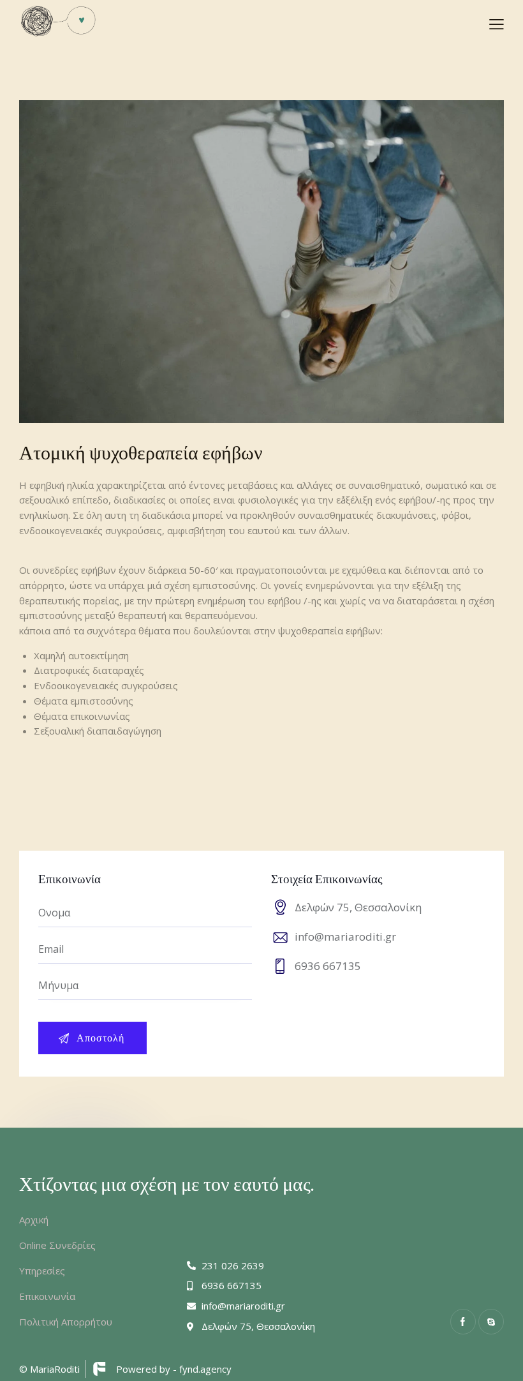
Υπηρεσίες (42, 1270)
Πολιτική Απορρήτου (65, 1321)
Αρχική (33, 1219)
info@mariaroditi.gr (345, 936)
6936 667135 (328, 966)
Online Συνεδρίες (57, 1245)
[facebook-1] (463, 1321)
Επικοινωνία (47, 1296)
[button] (496, 23)
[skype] (491, 1321)
